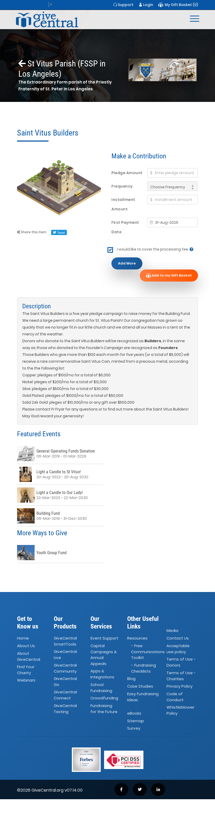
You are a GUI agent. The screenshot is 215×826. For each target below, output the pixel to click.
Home (23, 638)
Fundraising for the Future (103, 708)
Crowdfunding (104, 698)
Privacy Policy (179, 686)
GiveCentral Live (65, 654)
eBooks (134, 713)
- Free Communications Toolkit (148, 651)
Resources (137, 638)
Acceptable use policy (178, 648)
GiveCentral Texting (65, 708)
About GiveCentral (28, 656)
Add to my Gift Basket (171, 275)
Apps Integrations (102, 674)
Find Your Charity (25, 670)
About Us (26, 645)
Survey (133, 728)
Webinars (26, 680)
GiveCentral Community (65, 668)
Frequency (122, 186)
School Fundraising (101, 687)
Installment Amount (123, 204)
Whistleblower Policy (180, 710)
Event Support (104, 638)
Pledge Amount (127, 172)
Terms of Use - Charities (181, 676)
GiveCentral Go (65, 681)
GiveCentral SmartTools (65, 641)
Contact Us (177, 638)
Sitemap (135, 721)
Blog (131, 678)
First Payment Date (125, 227)
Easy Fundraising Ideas (143, 697)
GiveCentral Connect (65, 695)
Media (172, 630)
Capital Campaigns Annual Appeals (103, 654)
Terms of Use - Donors (181, 662)
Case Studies (140, 686)
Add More (127, 263)
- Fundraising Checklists (143, 668)
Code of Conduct (175, 697)
